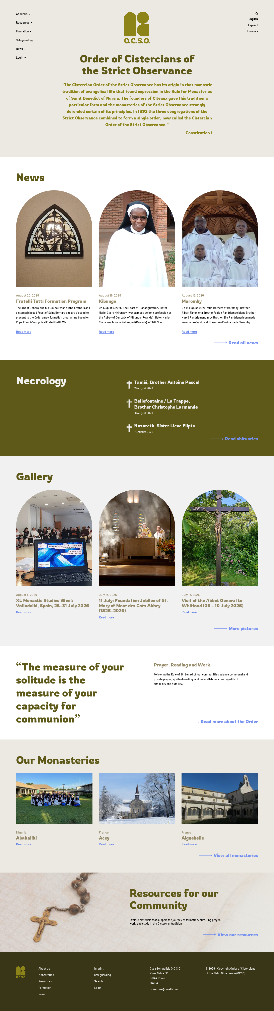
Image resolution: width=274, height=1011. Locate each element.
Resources (22, 22)
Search (98, 981)
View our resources (237, 934)
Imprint (99, 968)
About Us (21, 14)
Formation (22, 31)
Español (253, 25)
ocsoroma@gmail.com (164, 989)
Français (252, 31)
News (19, 48)
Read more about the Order (229, 721)
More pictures (243, 628)
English (253, 19)
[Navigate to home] (21, 972)
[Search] (252, 13)
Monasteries (46, 975)
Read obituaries (241, 438)
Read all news (243, 342)
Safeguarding (24, 40)
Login (19, 57)
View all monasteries (236, 855)
